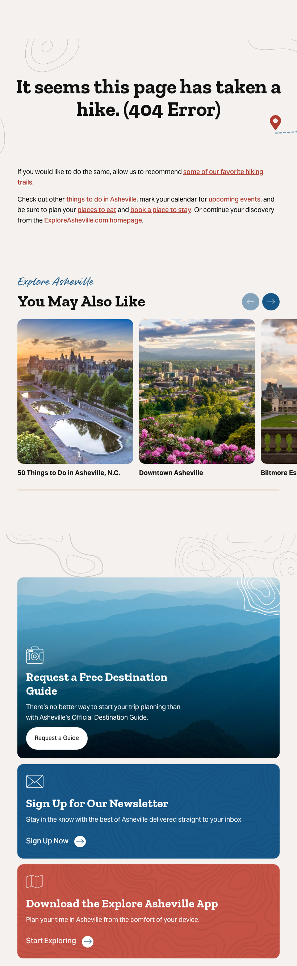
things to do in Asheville (101, 200)
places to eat (97, 210)
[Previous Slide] (250, 301)
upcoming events (234, 200)
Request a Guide (57, 738)
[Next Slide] (271, 301)
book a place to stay (160, 210)
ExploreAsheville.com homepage (93, 221)
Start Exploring (51, 941)
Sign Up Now (47, 842)
